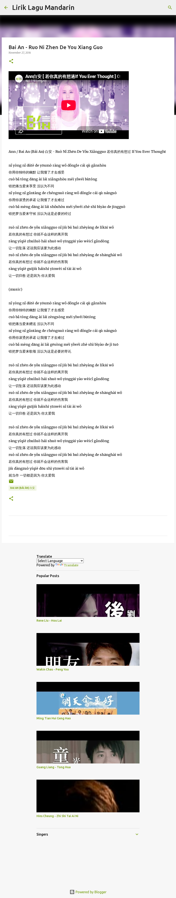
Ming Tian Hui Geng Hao (53, 718)
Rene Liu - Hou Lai (49, 620)
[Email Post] (11, 483)
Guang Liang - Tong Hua (53, 767)
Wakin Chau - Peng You (52, 669)
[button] (11, 61)
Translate (71, 565)
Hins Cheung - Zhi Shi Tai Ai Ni (57, 816)
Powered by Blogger (90, 892)
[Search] (80, 7)
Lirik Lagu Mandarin (43, 7)
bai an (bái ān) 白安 (22, 487)
